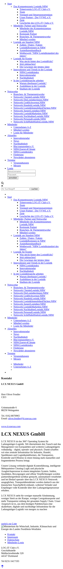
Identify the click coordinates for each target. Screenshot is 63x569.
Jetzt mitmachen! (28, 64)
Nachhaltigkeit (27, 78)
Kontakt (11, 534)
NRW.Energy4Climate (24, 149)
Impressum (12, 537)
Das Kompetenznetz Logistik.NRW (30, 6)
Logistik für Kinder (22, 58)
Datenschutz (13, 540)
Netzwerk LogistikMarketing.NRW (30, 113)
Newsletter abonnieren (24, 157)
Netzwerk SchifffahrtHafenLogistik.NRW (33, 121)
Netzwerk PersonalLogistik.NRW (29, 119)
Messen (17, 165)
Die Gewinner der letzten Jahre (35, 67)
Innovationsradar (28, 75)
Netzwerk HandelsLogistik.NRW (29, 105)
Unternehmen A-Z (22, 127)
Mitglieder (12, 124)
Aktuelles (12, 135)
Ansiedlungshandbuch (30, 50)
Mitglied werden (27, 39)
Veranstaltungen (21, 163)
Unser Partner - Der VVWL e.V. (35, 17)
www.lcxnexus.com (10, 426)
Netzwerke (12, 91)
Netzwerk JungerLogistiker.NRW (29, 110)
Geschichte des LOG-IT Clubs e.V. (37, 23)
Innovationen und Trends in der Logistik (32, 69)
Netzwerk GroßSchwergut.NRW (29, 102)
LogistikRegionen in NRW (33, 47)
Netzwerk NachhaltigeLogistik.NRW (31, 116)
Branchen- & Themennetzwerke (35, 36)
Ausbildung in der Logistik (33, 86)
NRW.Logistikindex (29, 72)
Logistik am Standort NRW (26, 42)
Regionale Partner (28, 34)
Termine (11, 160)
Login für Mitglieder (23, 132)
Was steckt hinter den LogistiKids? (36, 61)
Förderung (18, 154)
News (16, 141)
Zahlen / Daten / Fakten (31, 45)
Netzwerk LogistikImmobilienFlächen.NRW (34, 108)
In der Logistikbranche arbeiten (28, 80)
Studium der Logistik (30, 88)
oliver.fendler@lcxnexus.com (22, 418)
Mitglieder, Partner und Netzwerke (30, 25)
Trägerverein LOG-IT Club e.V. (35, 9)
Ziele (22, 20)
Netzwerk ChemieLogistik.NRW (29, 97)
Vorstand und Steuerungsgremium (36, 14)
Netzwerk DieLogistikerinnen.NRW (30, 99)
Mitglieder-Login (15, 542)
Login (10, 168)
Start (9, 3)
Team (22, 12)
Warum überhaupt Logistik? (33, 83)
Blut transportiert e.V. (23, 146)
